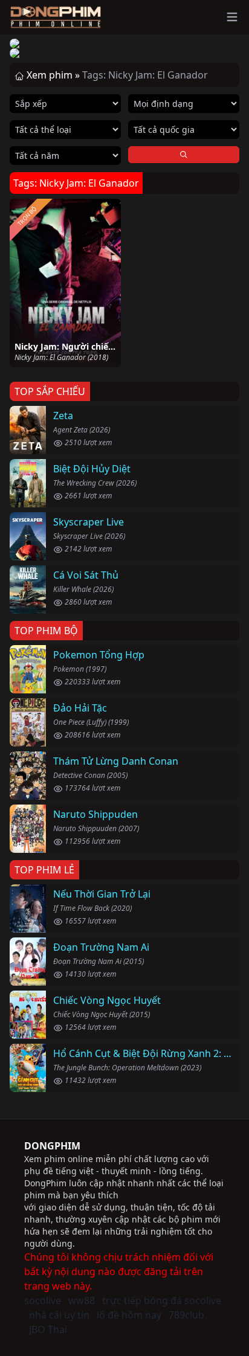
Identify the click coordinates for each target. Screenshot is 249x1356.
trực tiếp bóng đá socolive (161, 1300)
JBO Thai (48, 1329)
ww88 (81, 1300)
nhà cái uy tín (59, 1315)
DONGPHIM (52, 1145)
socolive (42, 1300)
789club (186, 1315)
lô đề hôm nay (129, 1315)
